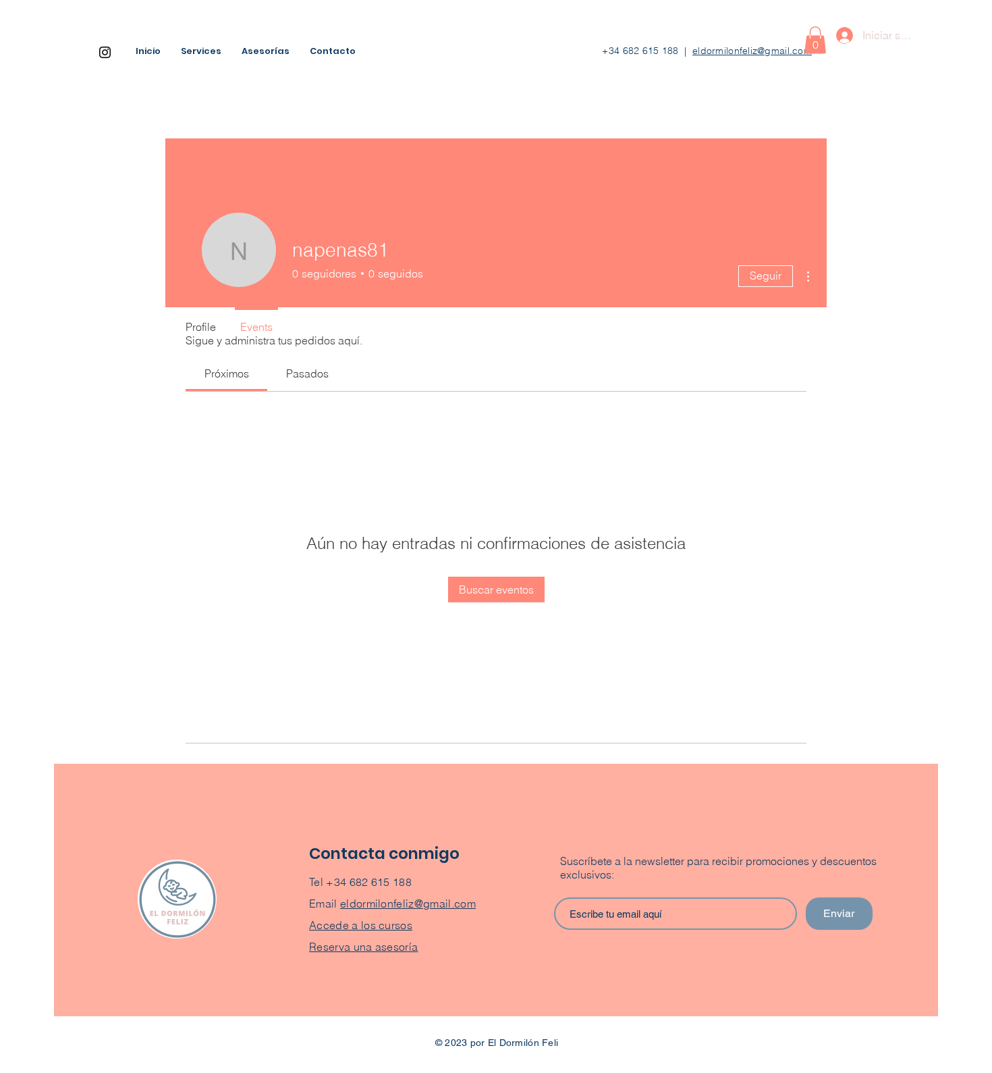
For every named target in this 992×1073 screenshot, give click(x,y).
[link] (226, 373)
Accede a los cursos (360, 925)
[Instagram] (105, 52)
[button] (815, 40)
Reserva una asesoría (363, 946)
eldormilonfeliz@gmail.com (752, 51)
